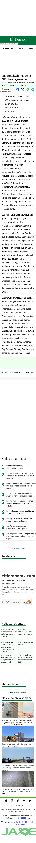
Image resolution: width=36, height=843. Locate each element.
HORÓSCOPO (15, 692)
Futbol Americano (27, 372)
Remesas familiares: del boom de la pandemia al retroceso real (7, 658)
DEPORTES (8, 48)
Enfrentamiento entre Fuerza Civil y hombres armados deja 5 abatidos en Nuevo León (18, 767)
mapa (28, 818)
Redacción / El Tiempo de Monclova (15, 86)
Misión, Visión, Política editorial (22, 823)
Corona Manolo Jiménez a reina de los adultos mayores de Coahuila (8, 633)
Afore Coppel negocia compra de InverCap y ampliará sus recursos (19, 494)
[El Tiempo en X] (30, 801)
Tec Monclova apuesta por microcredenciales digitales (16, 527)
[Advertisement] (18, 18)
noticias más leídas (18, 548)
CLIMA (24, 692)
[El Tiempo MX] (18, 41)
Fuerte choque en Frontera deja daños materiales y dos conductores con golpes (21, 485)
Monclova (21, 49)
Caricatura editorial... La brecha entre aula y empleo (25, 631)
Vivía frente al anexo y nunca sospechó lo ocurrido (17, 466)
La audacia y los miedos (25, 643)
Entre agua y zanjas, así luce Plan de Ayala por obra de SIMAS (20, 512)
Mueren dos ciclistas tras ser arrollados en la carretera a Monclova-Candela (18, 791)
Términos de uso (7, 822)
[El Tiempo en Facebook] (8, 801)
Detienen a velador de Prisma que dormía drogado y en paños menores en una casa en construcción (18, 722)
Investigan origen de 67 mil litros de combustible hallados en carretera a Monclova (20, 475)
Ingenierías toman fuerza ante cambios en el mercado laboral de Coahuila (7, 647)
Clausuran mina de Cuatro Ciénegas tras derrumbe (16, 745)
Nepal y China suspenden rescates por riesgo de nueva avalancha (21, 519)
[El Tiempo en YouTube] (25, 801)
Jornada (17, 372)
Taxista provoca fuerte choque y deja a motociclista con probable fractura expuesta (21, 536)
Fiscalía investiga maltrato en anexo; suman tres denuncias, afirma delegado (20, 503)
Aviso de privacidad (21, 822)
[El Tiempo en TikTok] (19, 801)
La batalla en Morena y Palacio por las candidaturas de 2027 (25, 658)
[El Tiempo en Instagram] (13, 801)
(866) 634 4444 (19, 818)
